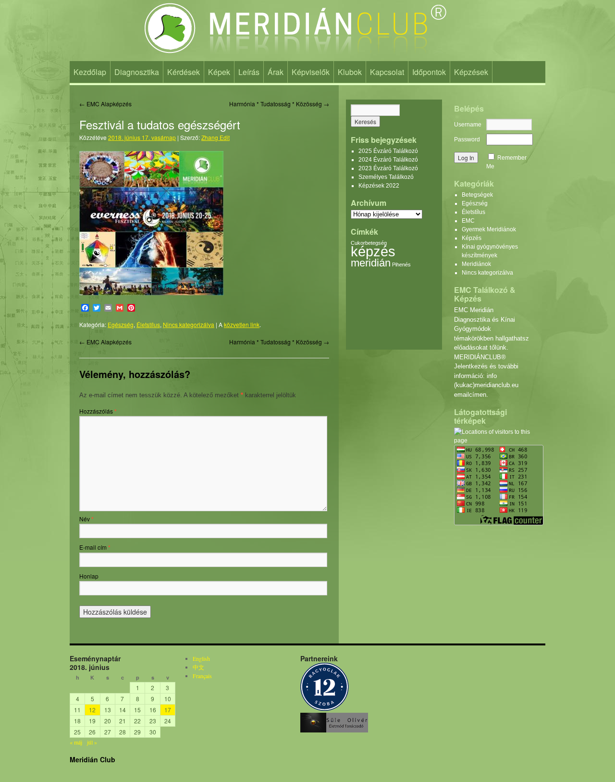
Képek (219, 71)
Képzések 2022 (378, 185)
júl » (92, 742)
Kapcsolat (387, 71)
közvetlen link (241, 324)
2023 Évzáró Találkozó (388, 168)
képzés (373, 251)
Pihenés (401, 264)
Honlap (88, 576)
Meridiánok (476, 264)
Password (467, 139)
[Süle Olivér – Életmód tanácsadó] (334, 730)
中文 (198, 667)
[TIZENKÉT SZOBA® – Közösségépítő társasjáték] (324, 708)
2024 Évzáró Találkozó (388, 159)
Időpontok (429, 71)
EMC (468, 220)
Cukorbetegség (369, 243)
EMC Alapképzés (105, 104)
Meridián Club (92, 759)
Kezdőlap (90, 71)
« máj (76, 742)
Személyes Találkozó (386, 177)
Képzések (471, 71)
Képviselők (311, 71)
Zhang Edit (215, 137)
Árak (275, 71)
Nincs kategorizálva (188, 324)
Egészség (121, 324)
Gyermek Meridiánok (489, 229)
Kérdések (183, 71)
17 (167, 710)
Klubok (350, 71)
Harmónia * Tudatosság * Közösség (279, 104)
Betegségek (477, 194)
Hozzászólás (98, 411)
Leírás (248, 71)
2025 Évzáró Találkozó (388, 151)
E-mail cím (95, 547)
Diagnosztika (136, 71)
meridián (371, 263)
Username (467, 124)
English (201, 658)
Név (86, 519)
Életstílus (148, 324)
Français (202, 676)
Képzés (471, 238)
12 (92, 710)
